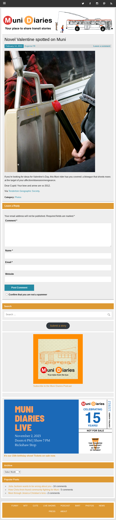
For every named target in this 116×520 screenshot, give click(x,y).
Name (9, 250)
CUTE (35, 506)
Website (9, 274)
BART (77, 506)
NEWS (102, 506)
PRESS (52, 511)
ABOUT (63, 511)
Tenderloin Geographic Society (23, 191)
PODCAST (65, 506)
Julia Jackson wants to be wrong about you (29, 486)
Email (9, 262)
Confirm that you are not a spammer (27, 294)
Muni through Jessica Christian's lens (27, 493)
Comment (11, 221)
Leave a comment (101, 46)
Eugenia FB (30, 46)
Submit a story (58, 325)
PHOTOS (89, 506)
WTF (25, 506)
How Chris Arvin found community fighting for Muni (33, 489)
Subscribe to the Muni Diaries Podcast (52, 386)
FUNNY (14, 506)
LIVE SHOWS (49, 506)
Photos (18, 197)
